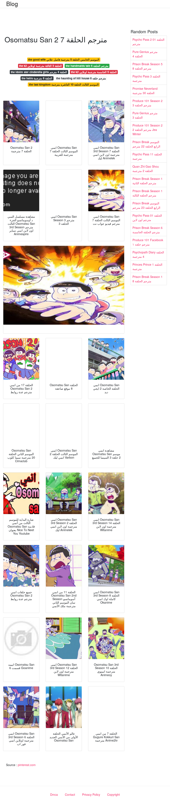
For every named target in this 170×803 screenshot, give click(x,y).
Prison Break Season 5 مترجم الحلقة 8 (147, 66)
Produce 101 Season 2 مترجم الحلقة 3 (147, 103)
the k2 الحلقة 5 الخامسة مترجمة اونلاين (94, 72)
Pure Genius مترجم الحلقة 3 (145, 115)
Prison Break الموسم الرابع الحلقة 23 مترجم (146, 205)
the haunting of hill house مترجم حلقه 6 (81, 78)
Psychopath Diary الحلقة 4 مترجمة (148, 254)
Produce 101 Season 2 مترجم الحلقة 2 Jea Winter (147, 129)
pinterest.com (27, 765)
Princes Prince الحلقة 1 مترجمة (147, 266)
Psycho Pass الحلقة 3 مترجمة (146, 78)
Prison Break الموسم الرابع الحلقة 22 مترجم (146, 144)
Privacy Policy (91, 794)
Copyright (113, 794)
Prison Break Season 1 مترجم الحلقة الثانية (147, 181)
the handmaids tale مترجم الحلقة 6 (87, 66)
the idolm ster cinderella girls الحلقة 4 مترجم (39, 72)
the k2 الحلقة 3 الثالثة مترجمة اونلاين (40, 66)
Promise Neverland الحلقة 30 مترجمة (145, 90)
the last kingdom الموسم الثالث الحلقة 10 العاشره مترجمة (64, 84)
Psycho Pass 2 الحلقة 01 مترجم (148, 41)
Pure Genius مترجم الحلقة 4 (145, 54)
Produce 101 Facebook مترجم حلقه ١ (147, 242)
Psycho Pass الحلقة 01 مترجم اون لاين (147, 217)
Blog (12, 3)
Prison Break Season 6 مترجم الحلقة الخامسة (147, 230)
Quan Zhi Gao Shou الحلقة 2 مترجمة (145, 168)
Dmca (54, 794)
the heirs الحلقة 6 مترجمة (37, 78)
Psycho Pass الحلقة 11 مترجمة (147, 156)
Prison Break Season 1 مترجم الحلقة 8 (147, 279)
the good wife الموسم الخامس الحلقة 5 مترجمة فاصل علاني (63, 59)
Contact (70, 794)
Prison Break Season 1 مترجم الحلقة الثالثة (147, 193)
